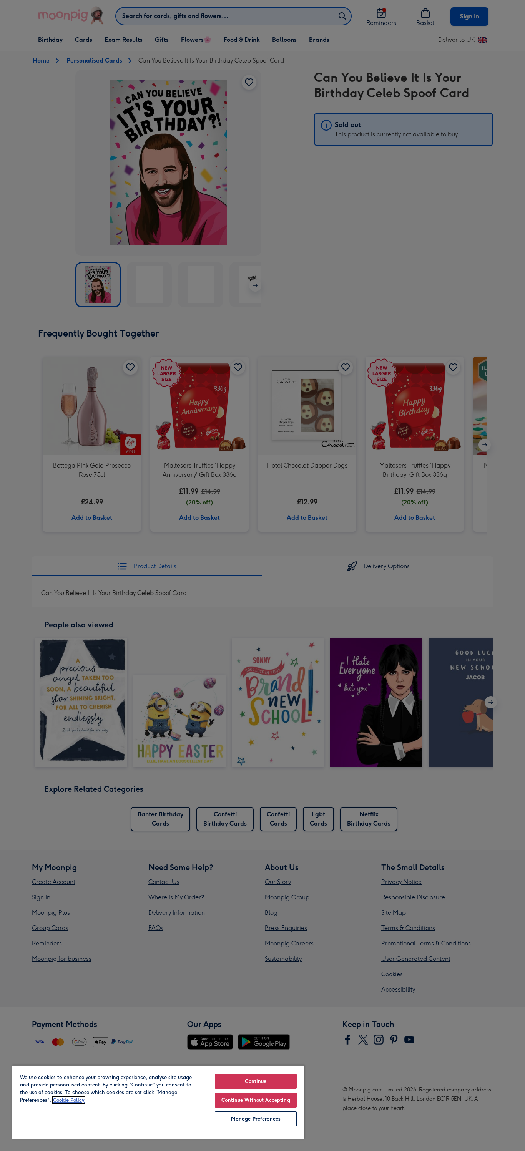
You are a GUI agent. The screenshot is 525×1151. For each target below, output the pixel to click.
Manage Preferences (256, 1119)
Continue (255, 1081)
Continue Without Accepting (255, 1100)
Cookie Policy (69, 1100)
